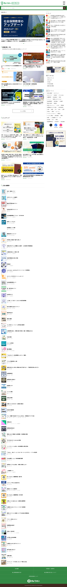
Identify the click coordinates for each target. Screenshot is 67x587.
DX (55, 109)
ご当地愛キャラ (54, 117)
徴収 (52, 109)
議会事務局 (49, 101)
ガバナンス (56, 93)
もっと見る (23, 111)
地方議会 (56, 101)
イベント (49, 99)
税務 (61, 115)
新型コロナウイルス (57, 99)
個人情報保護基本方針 (16, 572)
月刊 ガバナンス (50, 78)
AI (60, 117)
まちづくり (49, 95)
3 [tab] (23, 43)
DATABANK (61, 107)
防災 (60, 97)
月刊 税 (48, 81)
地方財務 (63, 121)
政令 (59, 109)
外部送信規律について (33, 576)
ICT (53, 119)
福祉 (48, 117)
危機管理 (49, 97)
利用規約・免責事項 (50, 568)
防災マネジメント (51, 105)
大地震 (61, 101)
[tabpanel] (23, 28)
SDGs (48, 111)
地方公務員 (49, 93)
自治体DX (55, 97)
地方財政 (57, 115)
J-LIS (58, 105)
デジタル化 (61, 95)
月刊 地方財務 (50, 83)
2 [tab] (22, 43)
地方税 (48, 119)
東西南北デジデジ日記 (51, 107)
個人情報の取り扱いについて (50, 572)
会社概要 (17, 568)
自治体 (55, 95)
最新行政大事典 (50, 85)
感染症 (55, 103)
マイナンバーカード (51, 113)
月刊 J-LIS (49, 80)
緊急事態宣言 (50, 121)
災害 (63, 109)
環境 (57, 119)
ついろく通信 (50, 115)
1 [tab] (21, 43)
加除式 (59, 113)
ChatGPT (57, 121)
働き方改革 (49, 103)
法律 (48, 109)
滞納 (53, 111)
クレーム (57, 111)
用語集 (62, 105)
